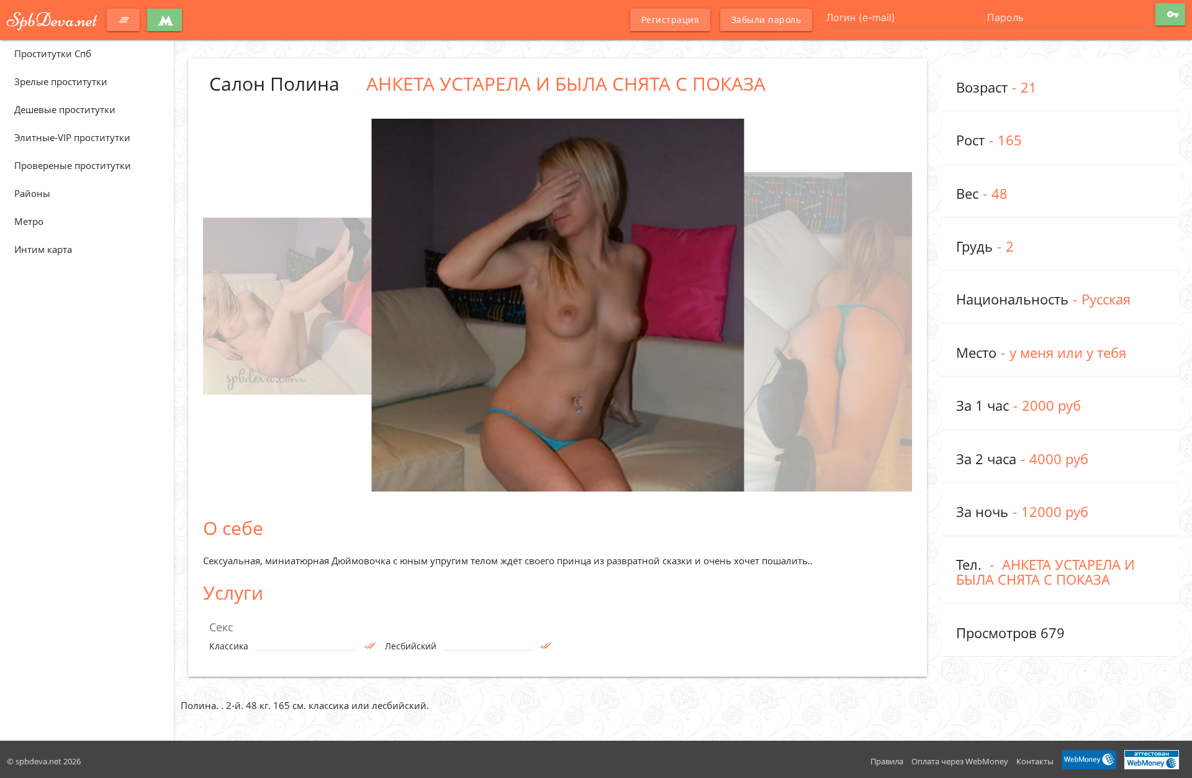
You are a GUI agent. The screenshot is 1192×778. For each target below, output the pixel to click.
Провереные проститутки (72, 165)
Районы (32, 193)
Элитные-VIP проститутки (72, 137)
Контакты (1035, 761)
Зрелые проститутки (60, 81)
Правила (886, 761)
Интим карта (43, 249)
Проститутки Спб (52, 53)
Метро (28, 221)
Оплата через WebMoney (959, 761)
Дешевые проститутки (64, 109)
